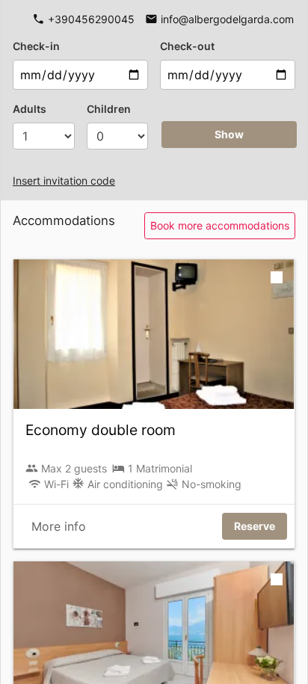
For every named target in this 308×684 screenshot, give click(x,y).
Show (229, 134)
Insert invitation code (64, 180)
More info (58, 526)
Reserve (254, 526)
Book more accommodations (219, 225)
